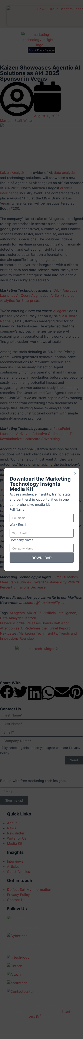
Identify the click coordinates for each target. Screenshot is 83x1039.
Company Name (21, 540)
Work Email (18, 525)
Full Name (17, 509)
